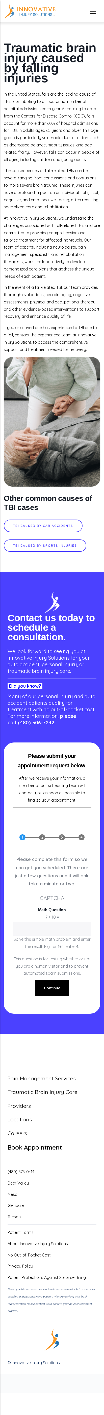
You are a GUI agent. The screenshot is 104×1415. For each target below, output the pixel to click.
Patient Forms (21, 1232)
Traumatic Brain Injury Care (42, 1092)
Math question (52, 910)
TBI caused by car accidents (43, 526)
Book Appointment (35, 1147)
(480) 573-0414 (21, 1171)
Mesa (12, 1194)
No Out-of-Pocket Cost (29, 1254)
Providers (19, 1106)
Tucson (14, 1216)
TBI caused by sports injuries (45, 545)
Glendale (16, 1205)
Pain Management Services (42, 1078)
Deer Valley (18, 1183)
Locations (20, 1119)
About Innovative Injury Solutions (38, 1243)
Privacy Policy (20, 1266)
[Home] (30, 11)
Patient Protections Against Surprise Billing (47, 1277)
